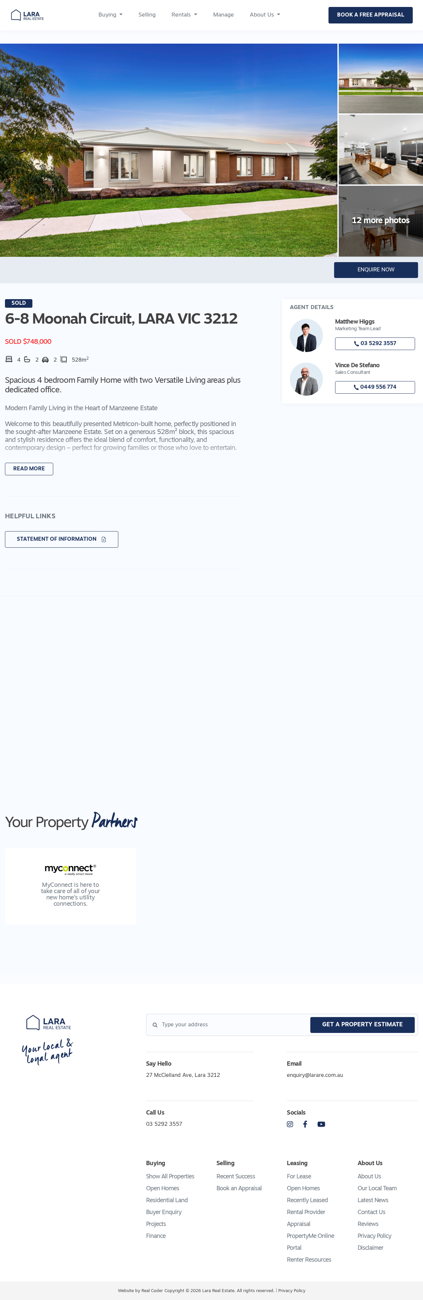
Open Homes (162, 1189)
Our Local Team (377, 1189)
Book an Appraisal (239, 1189)
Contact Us (371, 1213)
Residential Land (167, 1201)
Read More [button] (29, 469)
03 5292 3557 (377, 343)
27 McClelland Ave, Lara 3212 (183, 1075)
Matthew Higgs (354, 322)
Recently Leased (307, 1201)
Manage (223, 15)
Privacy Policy (374, 1237)
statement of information (57, 539)
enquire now (376, 270)
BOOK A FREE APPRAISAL (370, 15)
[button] (123, 431)
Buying (107, 15)
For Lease (299, 1177)
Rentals (181, 15)
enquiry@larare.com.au (315, 1075)
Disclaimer (370, 1248)
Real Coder (152, 1291)
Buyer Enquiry (163, 1213)
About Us (262, 15)
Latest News (373, 1201)
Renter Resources (309, 1260)
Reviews (368, 1225)
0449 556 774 (378, 387)
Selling (147, 15)
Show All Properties (170, 1177)
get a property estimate (362, 1025)
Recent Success (235, 1177)
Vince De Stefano (357, 366)
